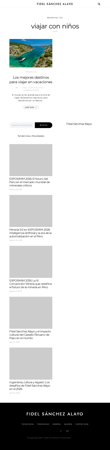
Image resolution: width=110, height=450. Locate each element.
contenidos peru (67, 160)
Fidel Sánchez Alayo (55, 4)
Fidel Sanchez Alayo (68, 151)
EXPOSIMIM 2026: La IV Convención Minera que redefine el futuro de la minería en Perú (30, 284)
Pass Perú (84, 157)
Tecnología (27, 424)
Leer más (29, 107)
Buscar (43, 125)
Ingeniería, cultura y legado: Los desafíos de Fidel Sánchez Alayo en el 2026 (29, 386)
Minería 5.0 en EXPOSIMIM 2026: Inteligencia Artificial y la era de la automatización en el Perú (30, 233)
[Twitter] (46, 431)
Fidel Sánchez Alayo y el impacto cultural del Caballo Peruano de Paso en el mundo (30, 335)
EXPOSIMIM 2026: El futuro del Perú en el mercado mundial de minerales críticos (29, 182)
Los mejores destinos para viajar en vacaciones (30, 79)
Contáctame (82, 424)
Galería (68, 424)
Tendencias (31, 72)
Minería (56, 424)
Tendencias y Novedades (31, 136)
